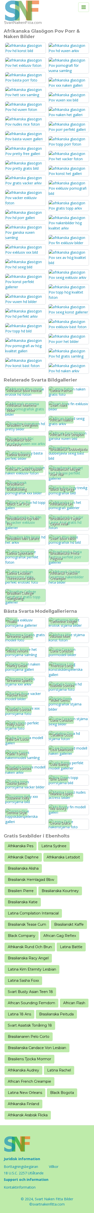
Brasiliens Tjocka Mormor (29, 1059)
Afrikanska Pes (20, 846)
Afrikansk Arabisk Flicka (28, 1115)
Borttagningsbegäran (21, 1166)
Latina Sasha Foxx (23, 980)
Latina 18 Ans (19, 1014)
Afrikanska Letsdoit (63, 857)
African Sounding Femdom (31, 1003)
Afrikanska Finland (23, 1104)
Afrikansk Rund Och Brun (30, 947)
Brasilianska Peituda (56, 1014)
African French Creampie (29, 1081)
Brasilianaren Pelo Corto (28, 1036)
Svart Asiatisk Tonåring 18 (30, 1025)
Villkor (53, 1166)
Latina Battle (71, 947)
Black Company (21, 935)
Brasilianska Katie (23, 902)
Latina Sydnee (53, 846)
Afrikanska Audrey (23, 1070)
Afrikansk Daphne (23, 857)
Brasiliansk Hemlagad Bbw (31, 879)
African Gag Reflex (59, 935)
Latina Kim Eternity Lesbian (32, 969)
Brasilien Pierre (21, 891)
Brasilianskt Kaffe (69, 924)
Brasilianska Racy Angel (28, 958)
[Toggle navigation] (83, 7)
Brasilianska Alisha (23, 868)
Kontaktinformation (20, 1187)
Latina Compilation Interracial (33, 913)
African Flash (74, 1003)
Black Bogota (62, 1092)
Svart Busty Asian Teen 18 (30, 991)
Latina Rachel (59, 1070)
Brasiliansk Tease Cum (27, 924)
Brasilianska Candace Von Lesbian (37, 1048)
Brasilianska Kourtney (60, 891)
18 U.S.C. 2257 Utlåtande (24, 1173)
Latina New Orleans (25, 1092)
